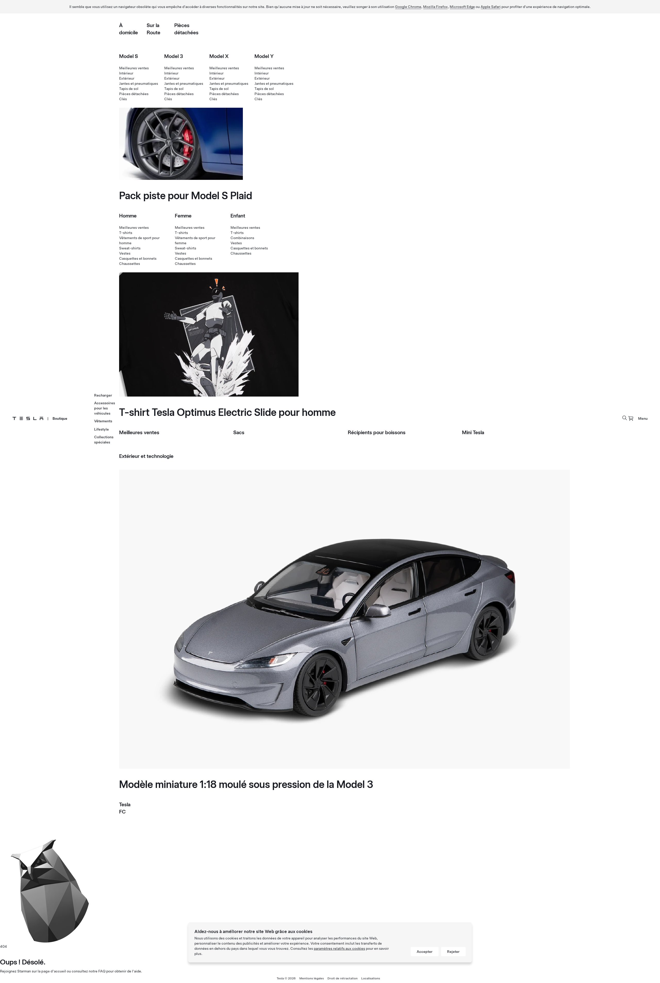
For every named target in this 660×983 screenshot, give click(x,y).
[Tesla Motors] (27, 418)
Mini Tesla (473, 432)
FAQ (101, 971)
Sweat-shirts (130, 248)
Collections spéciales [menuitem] (103, 439)
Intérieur (126, 73)
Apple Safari (491, 7)
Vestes (124, 253)
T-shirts (125, 233)
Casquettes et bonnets (137, 258)
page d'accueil (53, 971)
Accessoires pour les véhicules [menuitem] (104, 408)
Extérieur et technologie (146, 456)
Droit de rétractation (342, 978)
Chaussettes (129, 264)
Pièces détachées (133, 94)
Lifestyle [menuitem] (101, 429)
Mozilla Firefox (435, 7)
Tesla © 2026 (286, 978)
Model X (219, 56)
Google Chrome (408, 7)
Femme (183, 216)
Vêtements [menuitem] (103, 421)
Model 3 (173, 56)
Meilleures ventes (134, 68)
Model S (128, 56)
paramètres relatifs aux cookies (339, 948)
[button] (625, 418)
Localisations (370, 978)
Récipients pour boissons (377, 432)
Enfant (237, 216)
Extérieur (126, 78)
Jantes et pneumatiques (138, 83)
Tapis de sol (128, 89)
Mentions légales (311, 978)
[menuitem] (631, 418)
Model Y (264, 56)
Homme (128, 216)
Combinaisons (242, 238)
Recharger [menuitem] (103, 395)
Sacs (238, 432)
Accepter (425, 952)
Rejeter (453, 952)
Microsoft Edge (462, 7)
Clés (123, 99)
